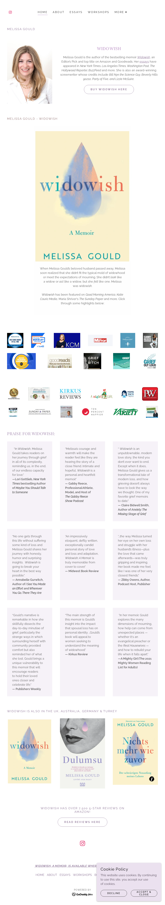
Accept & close (144, 893)
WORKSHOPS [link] (98, 12)
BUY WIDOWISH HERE (109, 89)
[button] (121, 12)
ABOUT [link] (58, 12)
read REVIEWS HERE (82, 822)
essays (144, 61)
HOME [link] (43, 12)
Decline (113, 893)
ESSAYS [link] (76, 12)
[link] (10, 12)
